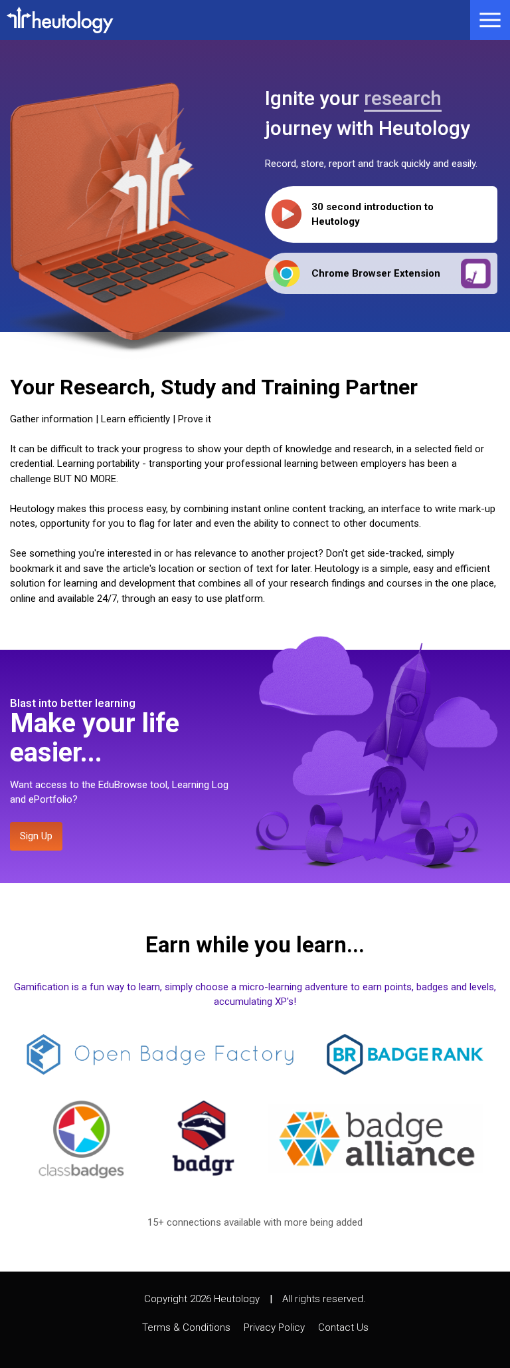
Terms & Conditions (186, 1327)
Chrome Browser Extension (375, 273)
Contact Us (343, 1327)
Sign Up (36, 836)
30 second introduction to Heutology (372, 214)
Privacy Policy (274, 1327)
